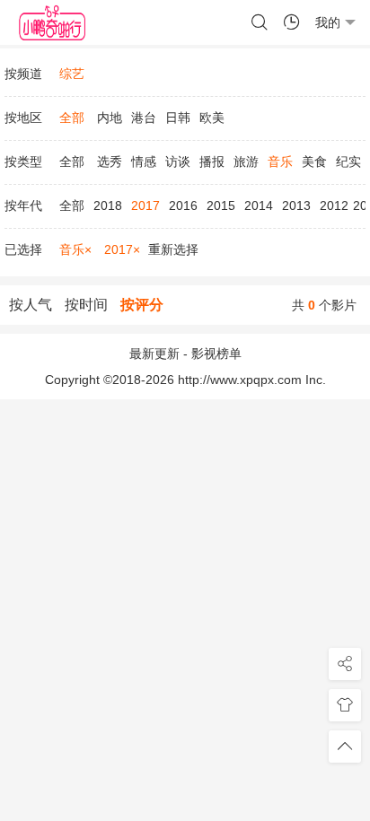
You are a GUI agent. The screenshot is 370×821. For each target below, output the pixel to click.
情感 (143, 161)
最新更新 (154, 353)
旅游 (246, 161)
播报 (212, 161)
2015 (221, 205)
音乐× (75, 249)
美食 (314, 161)
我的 (327, 22)
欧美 (212, 117)
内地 (109, 117)
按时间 (86, 304)
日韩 (177, 117)
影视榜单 (216, 353)
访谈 (177, 161)
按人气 (30, 304)
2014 (258, 205)
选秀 (109, 161)
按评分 (141, 304)
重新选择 (173, 249)
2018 (107, 205)
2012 (334, 205)
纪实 (348, 161)
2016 (183, 205)
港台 (143, 117)
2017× (122, 249)
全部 (71, 161)
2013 (296, 205)
